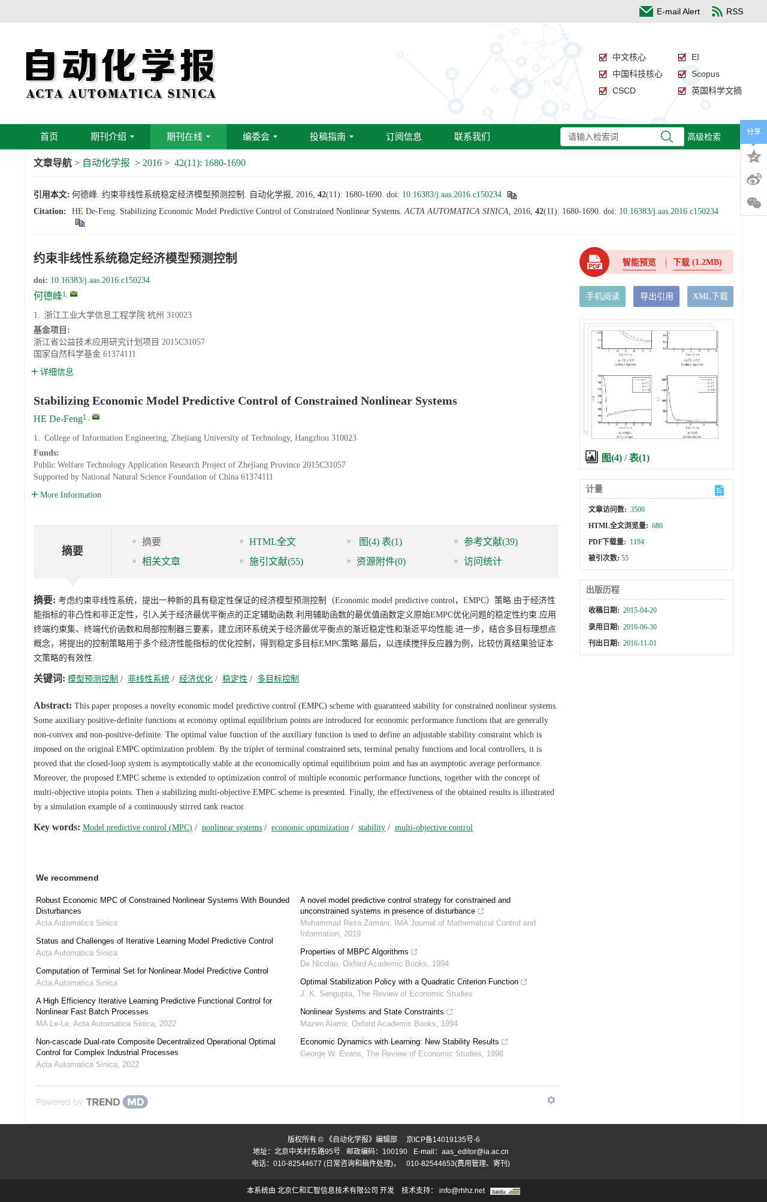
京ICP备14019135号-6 (443, 1139)
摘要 (151, 542)
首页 (49, 136)
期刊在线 (185, 136)
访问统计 (483, 561)
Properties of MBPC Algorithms (354, 951)
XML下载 (710, 296)
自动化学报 (106, 163)
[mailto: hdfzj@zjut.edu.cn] (96, 417)
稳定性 (234, 678)
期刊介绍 (108, 136)
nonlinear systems (232, 827)
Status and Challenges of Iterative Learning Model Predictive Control (154, 940)
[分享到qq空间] (754, 155)
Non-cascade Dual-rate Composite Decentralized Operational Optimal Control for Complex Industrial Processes (156, 1047)
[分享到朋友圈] (754, 203)
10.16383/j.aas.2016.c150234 (452, 194)
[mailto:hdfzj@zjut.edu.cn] (74, 294)
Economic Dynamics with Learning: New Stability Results (399, 1041)
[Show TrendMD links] (551, 1100)
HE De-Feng (58, 419)
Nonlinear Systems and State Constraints (372, 1011)
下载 (697, 262)
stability (371, 827)
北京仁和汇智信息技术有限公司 (327, 1190)
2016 (152, 163)
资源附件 (381, 561)
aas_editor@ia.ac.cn (475, 1151)
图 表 (379, 542)
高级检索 (704, 136)
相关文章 (161, 561)
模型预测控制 (93, 678)
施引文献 (276, 561)
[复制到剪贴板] (511, 194)
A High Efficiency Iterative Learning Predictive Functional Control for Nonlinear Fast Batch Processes (154, 1006)
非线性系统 (149, 678)
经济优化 (196, 678)
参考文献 (491, 542)
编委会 (256, 136)
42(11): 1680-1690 (210, 163)
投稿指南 (328, 136)
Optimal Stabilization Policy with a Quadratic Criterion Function (409, 981)
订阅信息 (404, 136)
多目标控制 (278, 678)
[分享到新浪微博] (754, 179)
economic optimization (310, 827)
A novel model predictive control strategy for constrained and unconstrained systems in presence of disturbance (405, 905)
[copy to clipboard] (79, 222)
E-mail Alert (678, 11)
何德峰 (48, 296)
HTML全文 (272, 542)
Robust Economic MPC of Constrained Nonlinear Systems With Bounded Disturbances (162, 905)
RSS (734, 11)
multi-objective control (434, 827)
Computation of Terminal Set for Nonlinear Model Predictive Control (152, 970)
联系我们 (472, 136)
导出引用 (657, 296)
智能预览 (639, 262)
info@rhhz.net (462, 1190)
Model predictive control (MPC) (137, 827)
